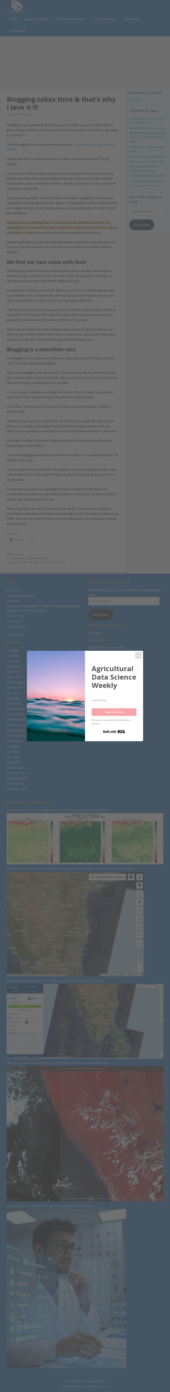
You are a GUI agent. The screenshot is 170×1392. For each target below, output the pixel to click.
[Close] (138, 655)
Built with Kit (114, 732)
